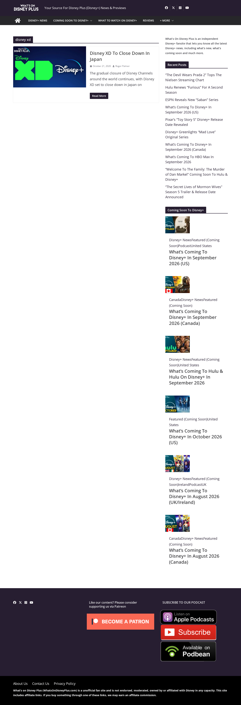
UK (204, 484)
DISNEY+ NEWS (37, 20)
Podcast (184, 245)
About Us (20, 683)
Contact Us (40, 683)
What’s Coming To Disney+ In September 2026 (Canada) (193, 317)
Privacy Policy (65, 683)
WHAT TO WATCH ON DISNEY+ (117, 20)
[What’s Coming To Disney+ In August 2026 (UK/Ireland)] (177, 458)
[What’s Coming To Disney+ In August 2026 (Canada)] (177, 517)
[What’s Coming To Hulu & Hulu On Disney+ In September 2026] (177, 338)
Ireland (183, 484)
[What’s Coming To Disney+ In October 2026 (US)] (177, 398)
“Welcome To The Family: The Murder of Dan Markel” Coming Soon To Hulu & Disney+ (196, 174)
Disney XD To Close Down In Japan (120, 56)
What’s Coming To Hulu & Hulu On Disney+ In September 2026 (196, 377)
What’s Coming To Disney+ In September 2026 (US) (193, 257)
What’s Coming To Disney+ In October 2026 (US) (195, 437)
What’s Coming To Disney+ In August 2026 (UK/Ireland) (194, 496)
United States (201, 245)
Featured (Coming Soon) (188, 419)
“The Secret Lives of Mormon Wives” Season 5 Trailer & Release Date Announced (193, 191)
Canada (175, 299)
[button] (90, 20)
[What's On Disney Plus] (18, 21)
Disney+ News (180, 240)
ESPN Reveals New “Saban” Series (191, 99)
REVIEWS (148, 20)
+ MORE (165, 20)
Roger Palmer (122, 66)
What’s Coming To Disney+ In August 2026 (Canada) (194, 556)
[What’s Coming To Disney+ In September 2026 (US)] (177, 219)
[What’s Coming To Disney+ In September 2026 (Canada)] (177, 279)
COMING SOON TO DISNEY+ (70, 20)
